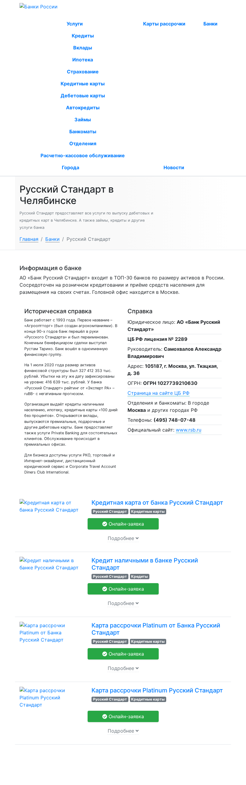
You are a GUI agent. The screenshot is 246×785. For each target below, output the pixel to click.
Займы (82, 119)
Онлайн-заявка (125, 524)
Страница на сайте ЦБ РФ (159, 393)
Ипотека (82, 60)
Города (70, 167)
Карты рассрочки (164, 24)
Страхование (83, 72)
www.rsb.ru (188, 430)
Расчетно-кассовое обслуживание (82, 155)
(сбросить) (85, 14)
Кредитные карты (83, 84)
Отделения (82, 143)
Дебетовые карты (83, 96)
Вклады (82, 48)
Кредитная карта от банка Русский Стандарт (157, 502)
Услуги (75, 24)
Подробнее (122, 538)
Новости (174, 167)
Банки (210, 24)
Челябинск (59, 14)
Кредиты (83, 36)
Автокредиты (83, 108)
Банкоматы (82, 131)
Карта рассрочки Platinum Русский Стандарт (157, 690)
